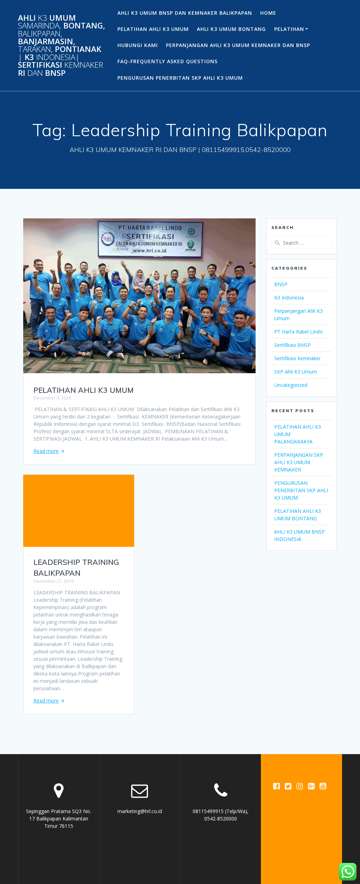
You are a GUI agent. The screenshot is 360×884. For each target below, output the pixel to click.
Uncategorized (290, 385)
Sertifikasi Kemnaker (297, 358)
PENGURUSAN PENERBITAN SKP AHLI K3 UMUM (180, 77)
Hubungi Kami (137, 45)
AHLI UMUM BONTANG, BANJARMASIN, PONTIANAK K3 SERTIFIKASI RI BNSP (61, 45)
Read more (46, 451)
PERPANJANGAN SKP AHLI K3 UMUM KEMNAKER (298, 462)
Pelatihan (289, 29)
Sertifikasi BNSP (292, 345)
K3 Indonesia (289, 297)
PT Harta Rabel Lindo (298, 331)
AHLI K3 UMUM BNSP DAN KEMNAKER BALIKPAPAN (184, 12)
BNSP (281, 284)
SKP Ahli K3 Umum (295, 371)
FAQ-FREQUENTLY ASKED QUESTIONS (167, 61)
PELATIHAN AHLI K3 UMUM (153, 29)
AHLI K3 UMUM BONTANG (231, 29)
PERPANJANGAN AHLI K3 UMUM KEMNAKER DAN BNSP (238, 45)
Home (268, 12)
